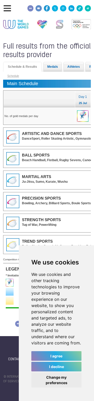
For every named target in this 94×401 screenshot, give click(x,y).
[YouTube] (39, 8)
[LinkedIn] (71, 8)
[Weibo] (88, 8)
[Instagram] (63, 8)
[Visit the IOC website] (81, 24)
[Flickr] (30, 8)
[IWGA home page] (16, 24)
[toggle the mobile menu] (7, 8)
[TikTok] (80, 8)
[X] (55, 8)
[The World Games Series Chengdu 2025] (59, 24)
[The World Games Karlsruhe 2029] (42, 24)
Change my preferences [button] (56, 380)
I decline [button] (56, 366)
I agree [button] (56, 356)
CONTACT (15, 359)
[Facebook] (47, 8)
